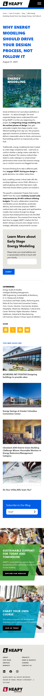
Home (5, 13)
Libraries (17, 305)
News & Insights (14, 13)
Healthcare (7, 314)
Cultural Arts (35, 308)
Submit (9, 271)
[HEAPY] (16, 3)
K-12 (5, 297)
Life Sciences (8, 316)
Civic (5, 305)
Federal (33, 311)
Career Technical (9, 311)
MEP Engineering (9, 295)
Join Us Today (12, 628)
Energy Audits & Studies (12, 289)
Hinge (13, 679)
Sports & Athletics (34, 316)
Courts (10, 305)
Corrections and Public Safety (14, 300)
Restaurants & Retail (15, 297)
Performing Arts (33, 300)
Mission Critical (20, 316)
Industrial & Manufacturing (22, 314)
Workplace (25, 308)
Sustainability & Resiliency (27, 295)
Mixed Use (16, 308)
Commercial (26, 305)
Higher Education (23, 311)
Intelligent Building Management (15, 292)
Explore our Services (15, 573)
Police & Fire (8, 303)
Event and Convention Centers (25, 303)
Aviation (35, 305)
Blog (23, 13)
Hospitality (7, 308)
